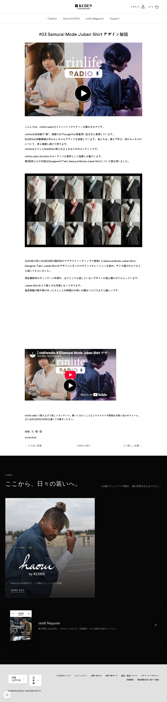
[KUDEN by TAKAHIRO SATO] (83, 6)
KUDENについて (64, 675)
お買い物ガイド (111, 675)
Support (114, 18)
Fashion (52, 18)
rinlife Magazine (95, 18)
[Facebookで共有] (36, 431)
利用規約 (130, 679)
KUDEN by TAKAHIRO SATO (28, 690)
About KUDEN (71, 18)
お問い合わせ (96, 675)
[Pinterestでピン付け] (40, 431)
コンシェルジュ (81, 675)
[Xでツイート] (32, 431)
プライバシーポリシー (150, 675)
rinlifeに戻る (83, 445)
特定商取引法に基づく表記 (148, 679)
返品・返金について (129, 675)
